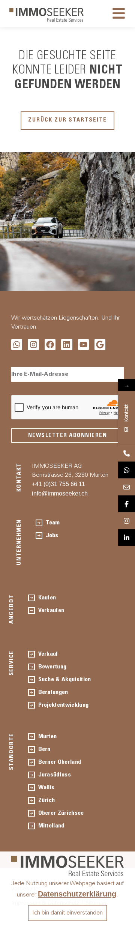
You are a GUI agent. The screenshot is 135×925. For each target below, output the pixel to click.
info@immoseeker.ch (60, 493)
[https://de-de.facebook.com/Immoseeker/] (126, 504)
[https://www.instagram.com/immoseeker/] (126, 520)
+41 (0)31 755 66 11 (58, 484)
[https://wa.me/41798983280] (126, 470)
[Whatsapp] (16, 344)
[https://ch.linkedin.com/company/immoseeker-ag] (126, 537)
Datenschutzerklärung (77, 894)
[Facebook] (50, 344)
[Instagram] (33, 344)
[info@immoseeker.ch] (126, 487)
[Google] (99, 344)
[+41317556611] (126, 453)
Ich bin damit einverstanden (67, 913)
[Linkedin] (66, 344)
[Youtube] (83, 344)
